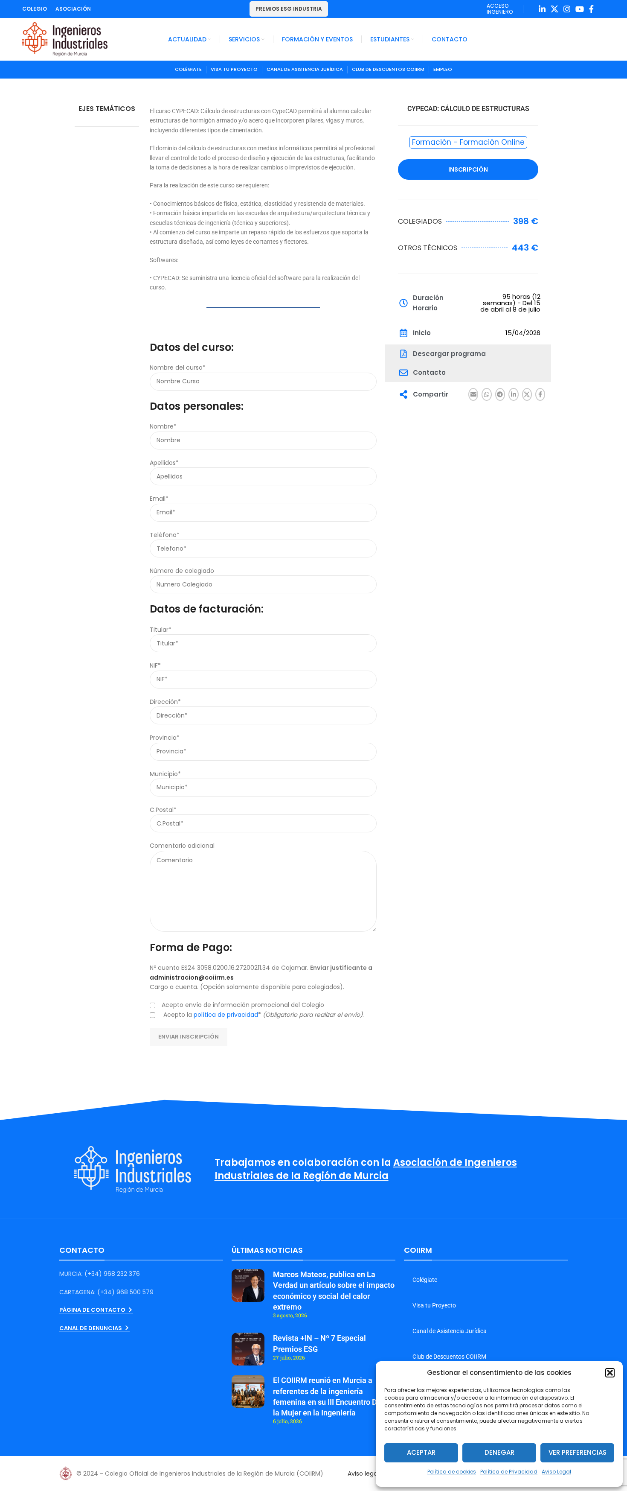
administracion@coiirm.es (192, 977)
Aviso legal (363, 1473)
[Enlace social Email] (473, 394)
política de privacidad (226, 1014)
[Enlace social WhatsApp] (486, 394)
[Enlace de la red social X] (554, 9)
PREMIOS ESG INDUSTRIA (288, 8)
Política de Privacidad (508, 1471)
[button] (610, 1372)
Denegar (499, 1452)
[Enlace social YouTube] (579, 9)
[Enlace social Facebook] (591, 9)
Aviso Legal (556, 1471)
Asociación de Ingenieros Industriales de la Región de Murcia (366, 1169)
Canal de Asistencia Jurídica (449, 1331)
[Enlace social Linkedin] (542, 9)
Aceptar (421, 1452)
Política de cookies (451, 1471)
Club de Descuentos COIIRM (449, 1356)
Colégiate (424, 1279)
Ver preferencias (578, 1452)
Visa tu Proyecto (434, 1305)
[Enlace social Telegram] (500, 394)
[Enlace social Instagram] (567, 9)
